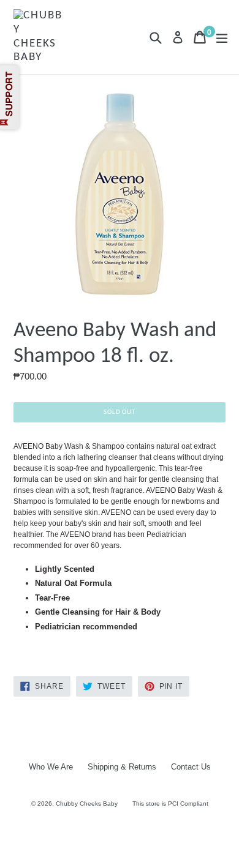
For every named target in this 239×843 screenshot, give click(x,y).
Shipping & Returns (122, 766)
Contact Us (191, 766)
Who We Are (51, 766)
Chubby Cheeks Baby (87, 803)
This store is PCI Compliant (170, 803)
